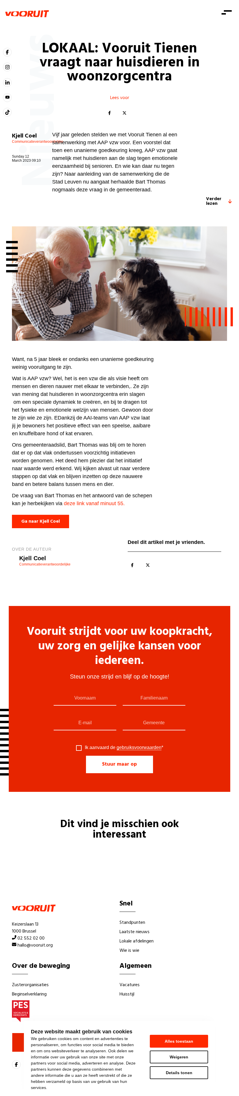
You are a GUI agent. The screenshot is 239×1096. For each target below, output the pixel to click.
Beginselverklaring (29, 994)
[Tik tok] (7, 112)
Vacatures (129, 985)
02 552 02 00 (31, 938)
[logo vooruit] (27, 13)
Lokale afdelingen (136, 941)
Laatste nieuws (134, 932)
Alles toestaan (179, 1041)
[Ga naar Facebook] (7, 52)
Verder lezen (214, 201)
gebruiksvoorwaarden (139, 747)
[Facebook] (109, 113)
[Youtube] (7, 97)
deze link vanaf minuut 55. (95, 503)
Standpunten (132, 922)
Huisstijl (126, 994)
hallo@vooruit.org (35, 945)
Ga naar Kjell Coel (40, 521)
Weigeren (179, 1057)
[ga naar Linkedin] (7, 82)
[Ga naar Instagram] (7, 67)
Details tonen (179, 1072)
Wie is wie (129, 950)
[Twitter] (124, 113)
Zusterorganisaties (30, 985)
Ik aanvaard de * (124, 747)
